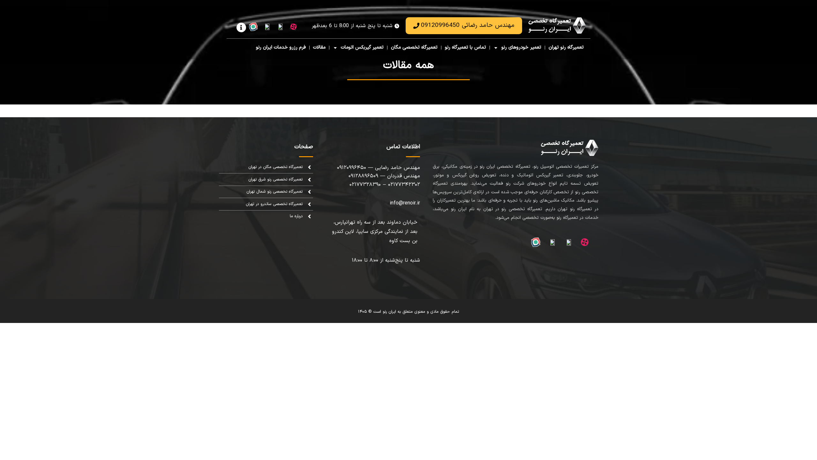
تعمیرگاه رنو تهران (566, 47)
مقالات (319, 47)
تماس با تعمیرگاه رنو (465, 47)
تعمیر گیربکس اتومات (362, 47)
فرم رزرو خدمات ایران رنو (281, 47)
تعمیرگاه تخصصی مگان (414, 47)
